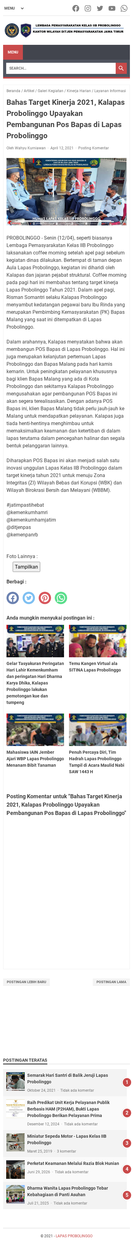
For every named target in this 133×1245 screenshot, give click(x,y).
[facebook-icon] (76, 8)
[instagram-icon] (88, 8)
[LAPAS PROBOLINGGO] (64, 30)
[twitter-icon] (100, 8)
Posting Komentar (93, 148)
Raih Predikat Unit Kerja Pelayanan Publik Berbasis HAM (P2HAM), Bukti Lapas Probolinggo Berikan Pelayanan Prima (68, 1109)
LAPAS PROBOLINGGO (74, 1236)
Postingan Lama (111, 982)
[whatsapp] (61, 598)
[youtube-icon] (112, 8)
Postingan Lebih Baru (26, 982)
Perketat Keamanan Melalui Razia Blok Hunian (73, 1163)
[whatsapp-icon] (124, 8)
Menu (13, 52)
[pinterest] (45, 598)
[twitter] (29, 598)
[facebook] (12, 598)
